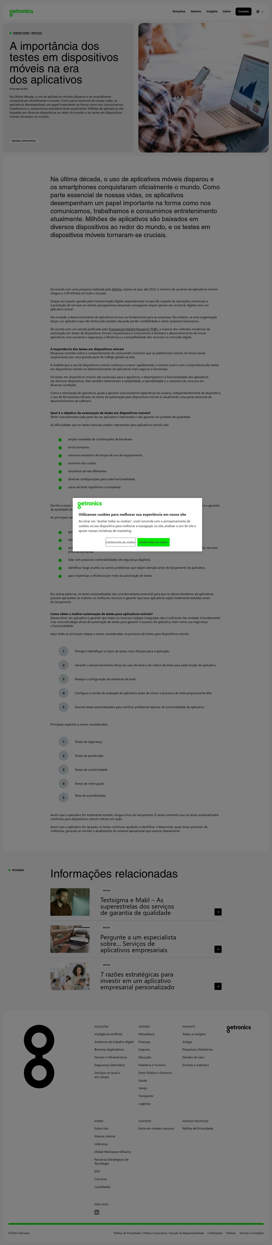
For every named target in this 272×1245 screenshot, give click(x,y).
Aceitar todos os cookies (153, 542)
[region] (137, 524)
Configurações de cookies (120, 542)
